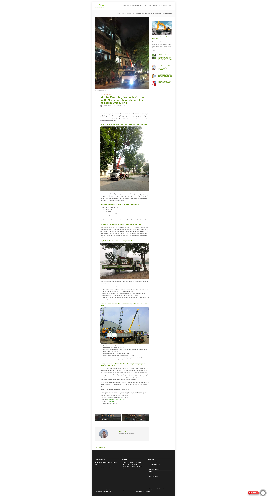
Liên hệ (170, 5)
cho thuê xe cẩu (126, 464)
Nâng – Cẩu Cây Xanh (153, 476)
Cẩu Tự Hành (134, 464)
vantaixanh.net (111, 401)
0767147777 (123, 399)
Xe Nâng (155, 5)
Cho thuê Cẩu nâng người (154, 464)
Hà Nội (105, 113)
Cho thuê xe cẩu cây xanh (154, 469)
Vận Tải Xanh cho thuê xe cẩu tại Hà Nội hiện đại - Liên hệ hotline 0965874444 (110, 418)
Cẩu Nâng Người (147, 5)
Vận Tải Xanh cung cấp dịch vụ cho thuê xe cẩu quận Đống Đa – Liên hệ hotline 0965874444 (134, 418)
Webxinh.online (118, 490)
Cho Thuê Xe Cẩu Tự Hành (136, 5)
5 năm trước (109, 105)
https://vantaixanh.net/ (113, 237)
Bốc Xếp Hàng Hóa (163, 5)
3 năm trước (159, 50)
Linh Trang (105, 105)
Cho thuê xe (138, 462)
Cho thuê (131, 462)
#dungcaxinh (123, 490)
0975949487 (116, 399)
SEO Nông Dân (130, 490)
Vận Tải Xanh (154, 50)
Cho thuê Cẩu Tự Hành (130, 13)
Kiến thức (151, 474)
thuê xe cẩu (139, 466)
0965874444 (110, 399)
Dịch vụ (123, 13)
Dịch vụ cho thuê (126, 466)
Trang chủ (126, 5)
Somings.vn (101, 491)
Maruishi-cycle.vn (107, 491)
